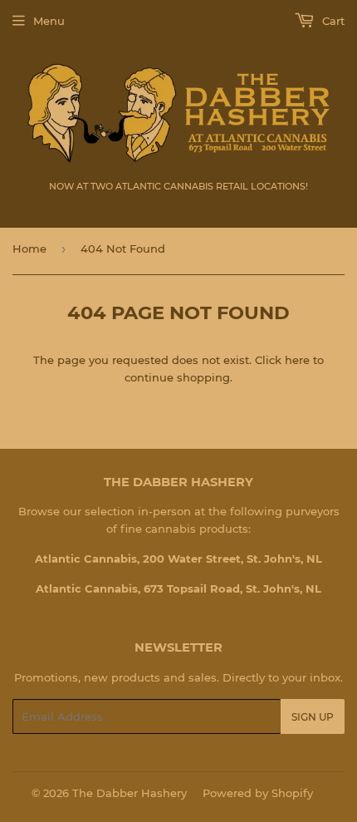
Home (29, 248)
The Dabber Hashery (129, 793)
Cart (332, 20)
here (297, 360)
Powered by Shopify (258, 793)
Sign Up (312, 717)
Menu (49, 20)
